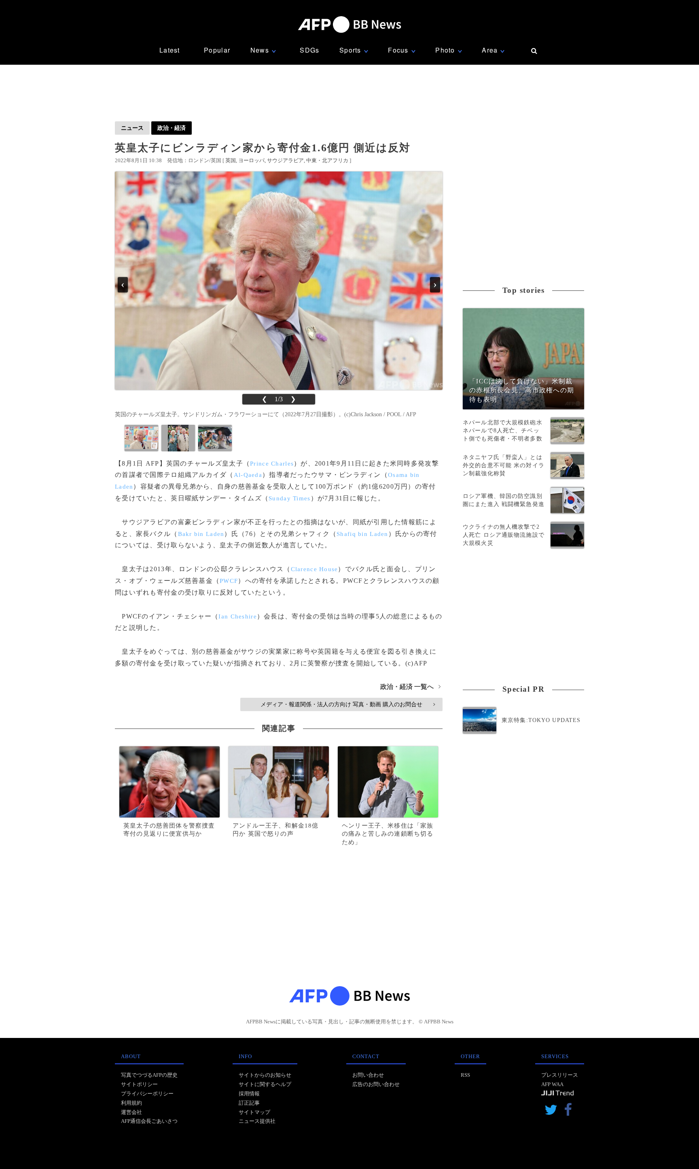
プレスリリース (559, 1075)
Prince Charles (272, 463)
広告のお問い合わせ (376, 1084)
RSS (465, 1075)
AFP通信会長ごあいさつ (149, 1121)
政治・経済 (171, 128)
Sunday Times (289, 498)
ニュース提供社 (257, 1121)
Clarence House (314, 569)
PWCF (229, 581)
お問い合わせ (368, 1075)
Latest (169, 50)
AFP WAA (552, 1084)
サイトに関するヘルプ (265, 1084)
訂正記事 (249, 1103)
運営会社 (131, 1112)
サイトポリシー (139, 1084)
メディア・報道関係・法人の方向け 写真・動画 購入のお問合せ (348, 704)
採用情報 (249, 1094)
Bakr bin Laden (201, 534)
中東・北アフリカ (327, 160)
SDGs (309, 50)
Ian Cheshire (237, 616)
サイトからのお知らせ (265, 1075)
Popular (217, 50)
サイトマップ (254, 1112)
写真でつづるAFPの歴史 (149, 1075)
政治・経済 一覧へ (410, 686)
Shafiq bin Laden (362, 534)
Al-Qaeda (248, 475)
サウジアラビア (285, 160)
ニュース (132, 128)
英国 (230, 160)
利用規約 (131, 1103)
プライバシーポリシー (147, 1094)
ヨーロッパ (251, 160)
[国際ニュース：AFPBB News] (349, 24)
